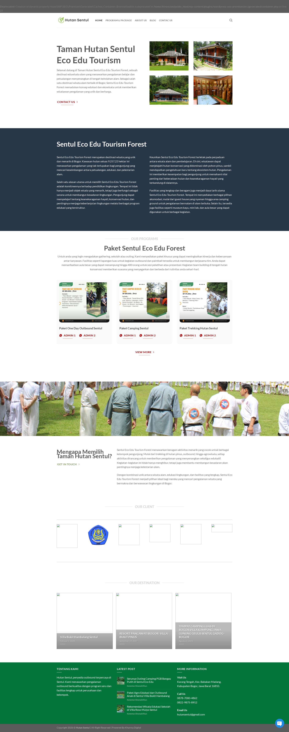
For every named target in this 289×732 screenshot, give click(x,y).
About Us (141, 20)
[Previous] (53, 541)
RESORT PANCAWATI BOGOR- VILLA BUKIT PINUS (144, 635)
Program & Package (119, 20)
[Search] (230, 20)
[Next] (235, 541)
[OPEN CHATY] (279, 723)
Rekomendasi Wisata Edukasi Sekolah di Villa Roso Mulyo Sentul (148, 708)
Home (99, 20)
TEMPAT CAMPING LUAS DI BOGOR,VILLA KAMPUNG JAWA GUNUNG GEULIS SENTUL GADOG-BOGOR (201, 632)
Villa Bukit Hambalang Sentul (79, 637)
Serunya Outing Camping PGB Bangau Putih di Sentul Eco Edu (149, 680)
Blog (153, 20)
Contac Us (166, 20)
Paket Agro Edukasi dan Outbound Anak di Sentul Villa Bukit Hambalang (148, 694)
